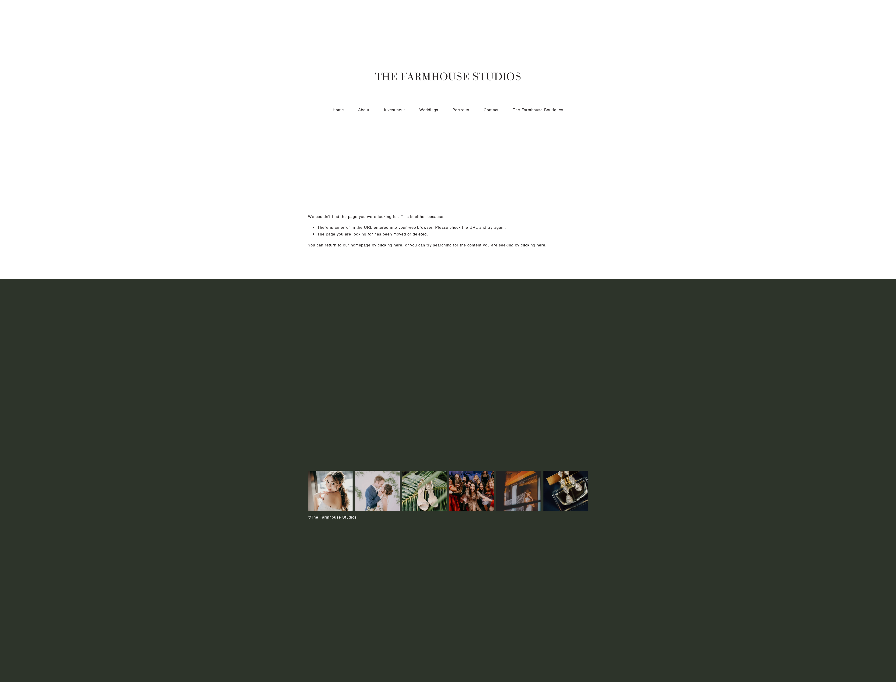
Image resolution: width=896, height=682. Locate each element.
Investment (394, 109)
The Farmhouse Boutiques (538, 109)
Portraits (460, 109)
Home (338, 109)
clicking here (390, 245)
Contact (491, 109)
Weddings (428, 109)
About (363, 109)
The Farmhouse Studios (448, 76)
